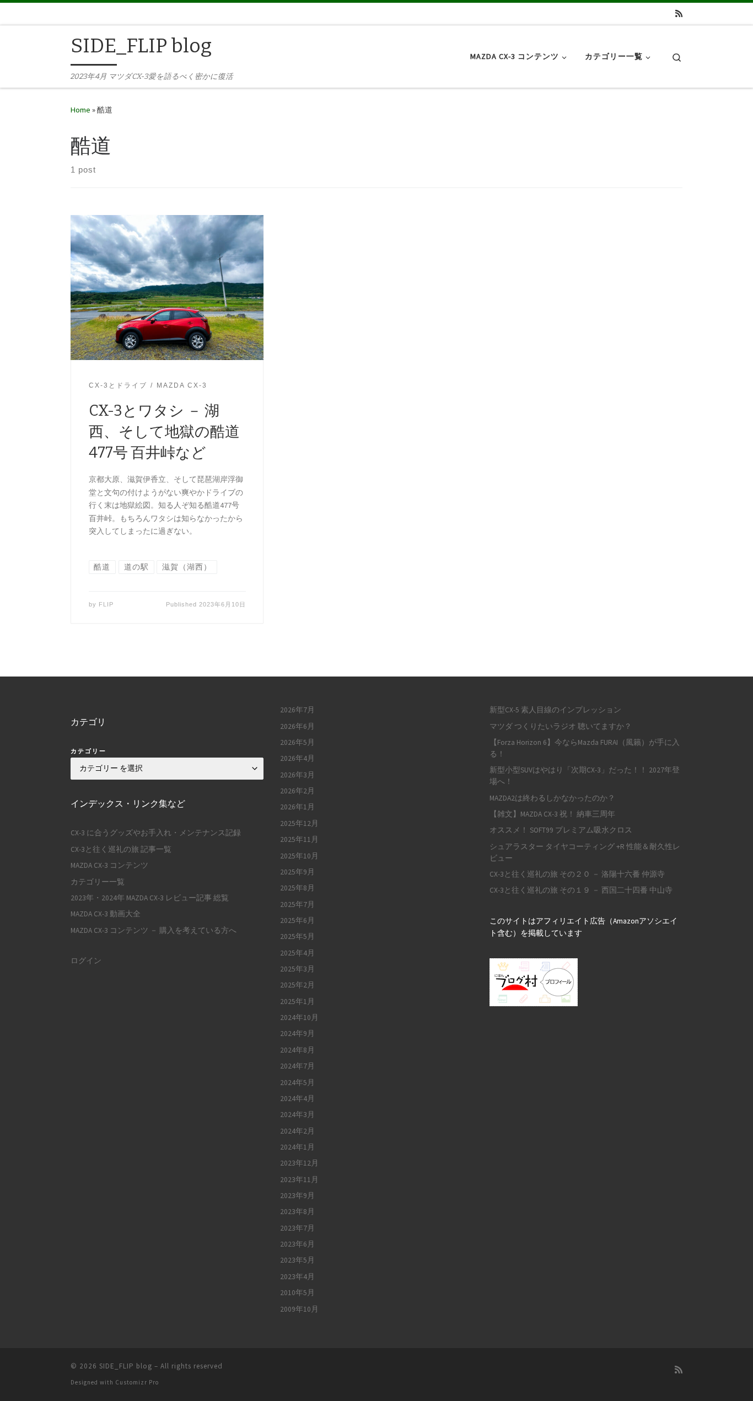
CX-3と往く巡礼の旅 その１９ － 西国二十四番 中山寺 (581, 890)
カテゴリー (88, 751)
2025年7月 (297, 904)
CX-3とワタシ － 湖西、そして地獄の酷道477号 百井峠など (164, 431)
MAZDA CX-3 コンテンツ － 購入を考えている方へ (153, 930)
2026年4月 (297, 758)
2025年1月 (297, 1001)
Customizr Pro (137, 1382)
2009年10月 (299, 1309)
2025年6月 (297, 920)
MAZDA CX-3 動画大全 (106, 914)
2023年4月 (297, 1276)
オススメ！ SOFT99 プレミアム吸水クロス (561, 830)
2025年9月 (297, 872)
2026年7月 (297, 710)
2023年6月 (297, 1244)
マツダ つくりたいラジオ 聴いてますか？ (561, 726)
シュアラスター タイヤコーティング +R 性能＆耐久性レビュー (585, 852)
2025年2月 (297, 985)
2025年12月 (299, 823)
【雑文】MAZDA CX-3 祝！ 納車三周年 (552, 814)
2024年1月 (297, 1147)
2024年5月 (297, 1082)
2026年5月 (297, 742)
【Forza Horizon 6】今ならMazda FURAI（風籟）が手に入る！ (585, 748)
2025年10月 (299, 856)
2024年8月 (297, 1050)
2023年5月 (297, 1260)
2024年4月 (297, 1098)
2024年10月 (299, 1017)
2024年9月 (297, 1033)
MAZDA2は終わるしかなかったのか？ (552, 798)
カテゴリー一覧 (98, 882)
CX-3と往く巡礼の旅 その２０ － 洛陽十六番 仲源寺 (577, 874)
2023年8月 (297, 1211)
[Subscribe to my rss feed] (678, 13)
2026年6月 (297, 726)
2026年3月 (297, 775)
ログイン (86, 960)
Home (80, 110)
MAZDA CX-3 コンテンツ (109, 865)
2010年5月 (297, 1292)
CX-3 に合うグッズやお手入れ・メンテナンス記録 (156, 833)
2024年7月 (297, 1066)
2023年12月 (299, 1163)
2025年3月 (297, 969)
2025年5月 (297, 936)
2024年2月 (297, 1131)
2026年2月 (297, 791)
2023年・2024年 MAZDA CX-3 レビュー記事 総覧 (150, 898)
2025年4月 (297, 953)
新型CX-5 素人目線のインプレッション (555, 710)
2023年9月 (297, 1195)
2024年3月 (297, 1114)
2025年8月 (297, 888)
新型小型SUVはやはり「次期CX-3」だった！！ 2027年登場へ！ (585, 775)
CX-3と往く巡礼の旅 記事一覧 (121, 849)
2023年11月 (299, 1179)
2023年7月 (297, 1228)
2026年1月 (297, 807)
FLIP (106, 604)
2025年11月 (299, 839)
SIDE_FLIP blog (125, 1366)
